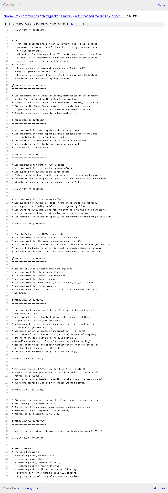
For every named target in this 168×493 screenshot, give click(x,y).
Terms (37, 488)
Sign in (161, 5)
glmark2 (66, 16)
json (162, 487)
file (71, 24)
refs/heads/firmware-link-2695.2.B (99, 16)
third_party (50, 16)
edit (80, 24)
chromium (11, 16)
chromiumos (30, 16)
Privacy (28, 488)
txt (154, 487)
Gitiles (20, 488)
